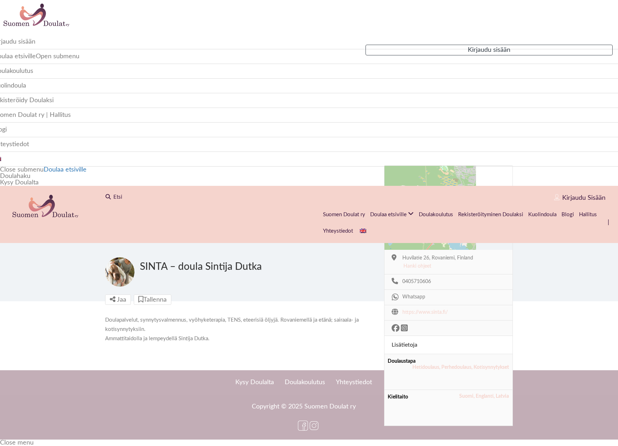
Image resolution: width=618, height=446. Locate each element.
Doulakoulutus (436, 214)
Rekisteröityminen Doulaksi (490, 214)
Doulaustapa (402, 361)
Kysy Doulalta (19, 182)
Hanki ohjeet (417, 266)
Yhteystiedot (338, 231)
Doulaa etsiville (65, 170)
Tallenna (155, 300)
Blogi (567, 214)
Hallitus (588, 214)
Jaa (121, 300)
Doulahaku (15, 176)
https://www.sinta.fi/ (425, 312)
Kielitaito (398, 397)
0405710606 (416, 281)
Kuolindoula (542, 214)
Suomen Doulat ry (344, 214)
